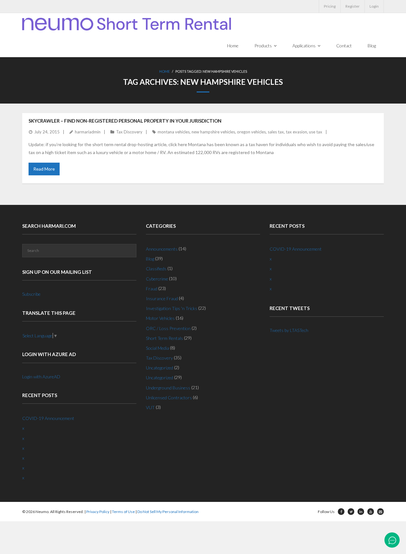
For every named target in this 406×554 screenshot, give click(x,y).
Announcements (162, 249)
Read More (44, 169)
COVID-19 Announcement (48, 418)
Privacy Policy (97, 511)
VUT (150, 407)
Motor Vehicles (160, 318)
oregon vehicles (251, 131)
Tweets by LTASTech (289, 330)
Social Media (157, 348)
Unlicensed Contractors (169, 397)
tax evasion (296, 131)
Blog (150, 258)
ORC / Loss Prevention (168, 328)
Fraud (151, 288)
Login (374, 6)
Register (352, 6)
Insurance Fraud (162, 298)
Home (164, 71)
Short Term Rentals (164, 338)
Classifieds (156, 268)
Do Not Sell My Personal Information (168, 511)
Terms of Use (123, 511)
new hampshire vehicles (213, 131)
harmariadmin (88, 131)
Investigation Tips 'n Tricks (171, 308)
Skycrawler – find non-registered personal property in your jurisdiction (125, 121)
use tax (315, 131)
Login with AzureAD (41, 376)
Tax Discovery (129, 131)
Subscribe (31, 294)
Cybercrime (157, 278)
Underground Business (168, 387)
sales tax (276, 131)
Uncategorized (159, 367)
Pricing (330, 6)
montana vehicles (174, 131)
